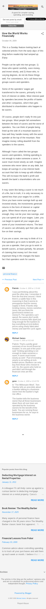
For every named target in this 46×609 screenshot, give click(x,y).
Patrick (15, 288)
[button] (42, 34)
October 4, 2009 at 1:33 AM (30, 288)
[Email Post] (3, 269)
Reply (15, 333)
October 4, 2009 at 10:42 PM (28, 381)
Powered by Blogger (23, 593)
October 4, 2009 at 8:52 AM (23, 340)
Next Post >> (38, 279)
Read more (37, 500)
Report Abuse (23, 603)
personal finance (10, 274)
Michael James (18, 338)
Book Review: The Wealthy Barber (19, 508)
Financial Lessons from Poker (17, 538)
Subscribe (12, 26)
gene (14, 381)
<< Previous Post (9, 279)
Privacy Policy (32, 583)
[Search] (42, 7)
